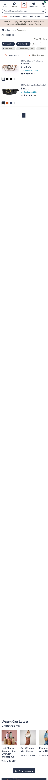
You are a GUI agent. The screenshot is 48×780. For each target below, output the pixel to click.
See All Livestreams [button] (24, 771)
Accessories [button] (9, 49)
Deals (4, 16)
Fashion (10, 30)
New (25, 16)
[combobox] (21, 11)
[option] (24, 23)
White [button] (41, 49)
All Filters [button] (13, 55)
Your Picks (15, 16)
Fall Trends (35, 16)
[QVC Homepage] (3, 30)
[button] (5, 5)
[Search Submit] (43, 11)
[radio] (3, 79)
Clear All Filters (40, 39)
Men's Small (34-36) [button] (26, 49)
